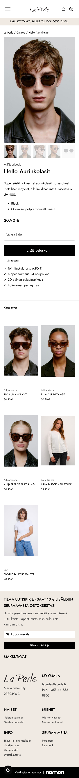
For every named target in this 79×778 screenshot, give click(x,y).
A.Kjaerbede (12, 164)
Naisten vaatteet (13, 718)
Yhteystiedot (11, 750)
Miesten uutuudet (52, 722)
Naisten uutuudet (14, 722)
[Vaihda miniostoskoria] (71, 9)
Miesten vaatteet (51, 718)
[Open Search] (63, 9)
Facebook (47, 745)
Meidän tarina (12, 745)
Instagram (47, 741)
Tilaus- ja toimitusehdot (17, 741)
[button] (70, 42)
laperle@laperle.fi (54, 684)
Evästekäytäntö (12, 755)
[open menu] (16, 9)
